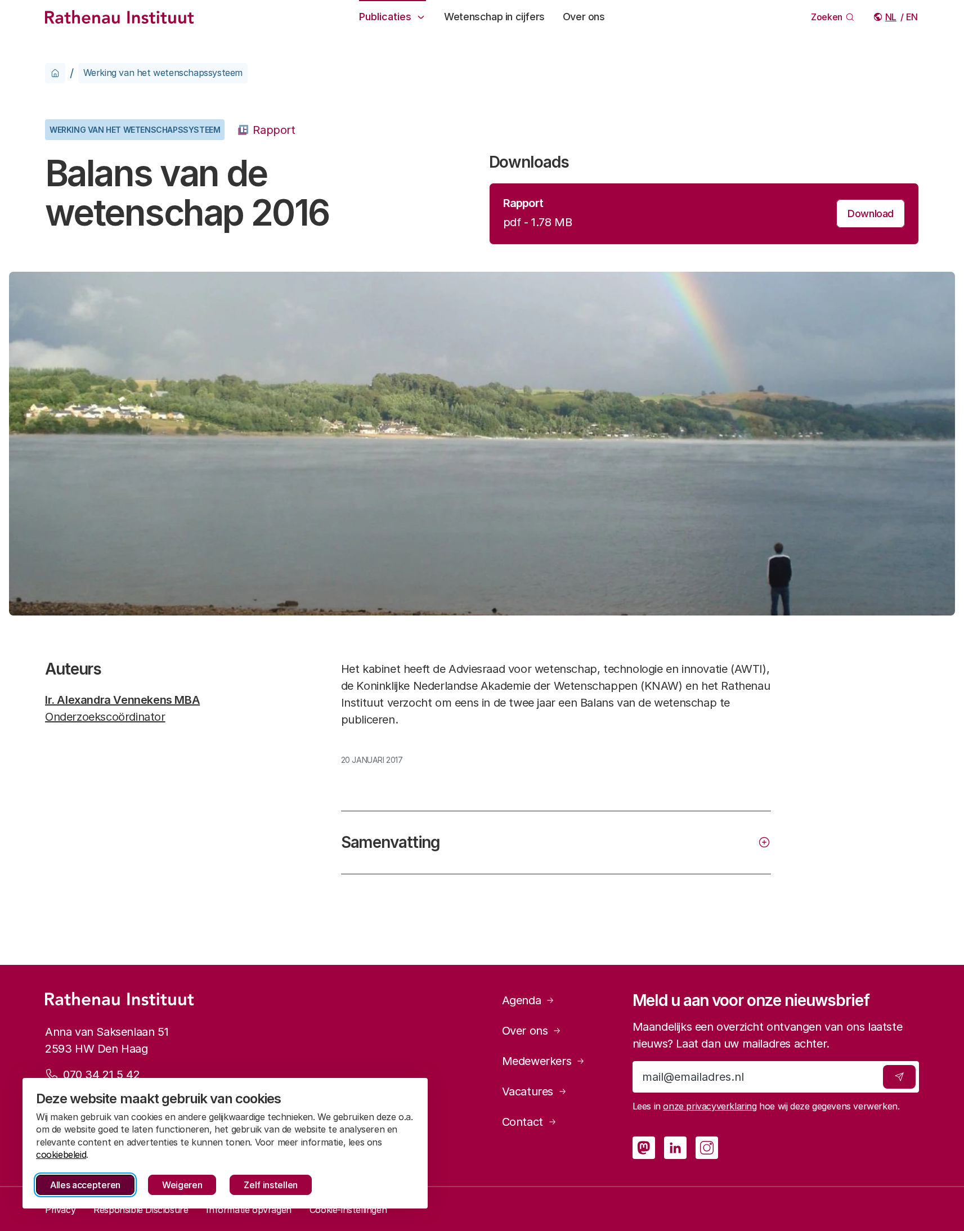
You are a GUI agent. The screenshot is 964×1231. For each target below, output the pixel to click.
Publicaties (385, 17)
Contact (522, 1122)
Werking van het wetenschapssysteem (163, 72)
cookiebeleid (61, 1154)
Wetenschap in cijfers (494, 17)
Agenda (521, 1000)
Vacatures (527, 1091)
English (912, 17)
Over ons (584, 17)
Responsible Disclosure (140, 1209)
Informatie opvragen (248, 1209)
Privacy (60, 1209)
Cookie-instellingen (348, 1209)
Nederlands (891, 17)
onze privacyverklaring (709, 1106)
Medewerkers (537, 1061)
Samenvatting (391, 842)
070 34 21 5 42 (101, 1074)
